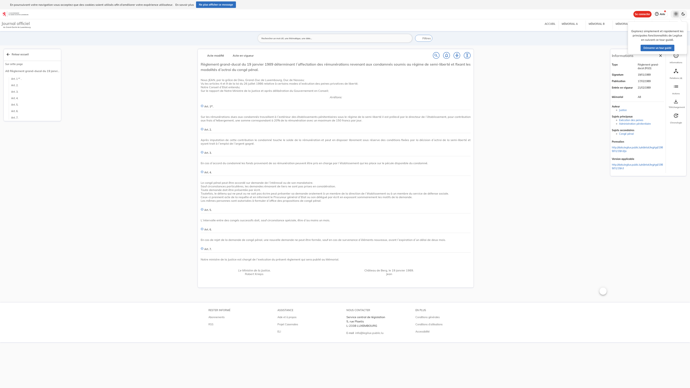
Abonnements (216, 317)
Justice (623, 110)
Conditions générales (427, 317)
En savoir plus (184, 4)
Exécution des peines (631, 120)
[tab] (676, 58)
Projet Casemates (287, 324)
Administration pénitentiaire (635, 123)
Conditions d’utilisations (429, 324)
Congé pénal (626, 133)
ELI (279, 331)
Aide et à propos (286, 317)
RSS (210, 324)
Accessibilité (422, 331)
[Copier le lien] (629, 142)
